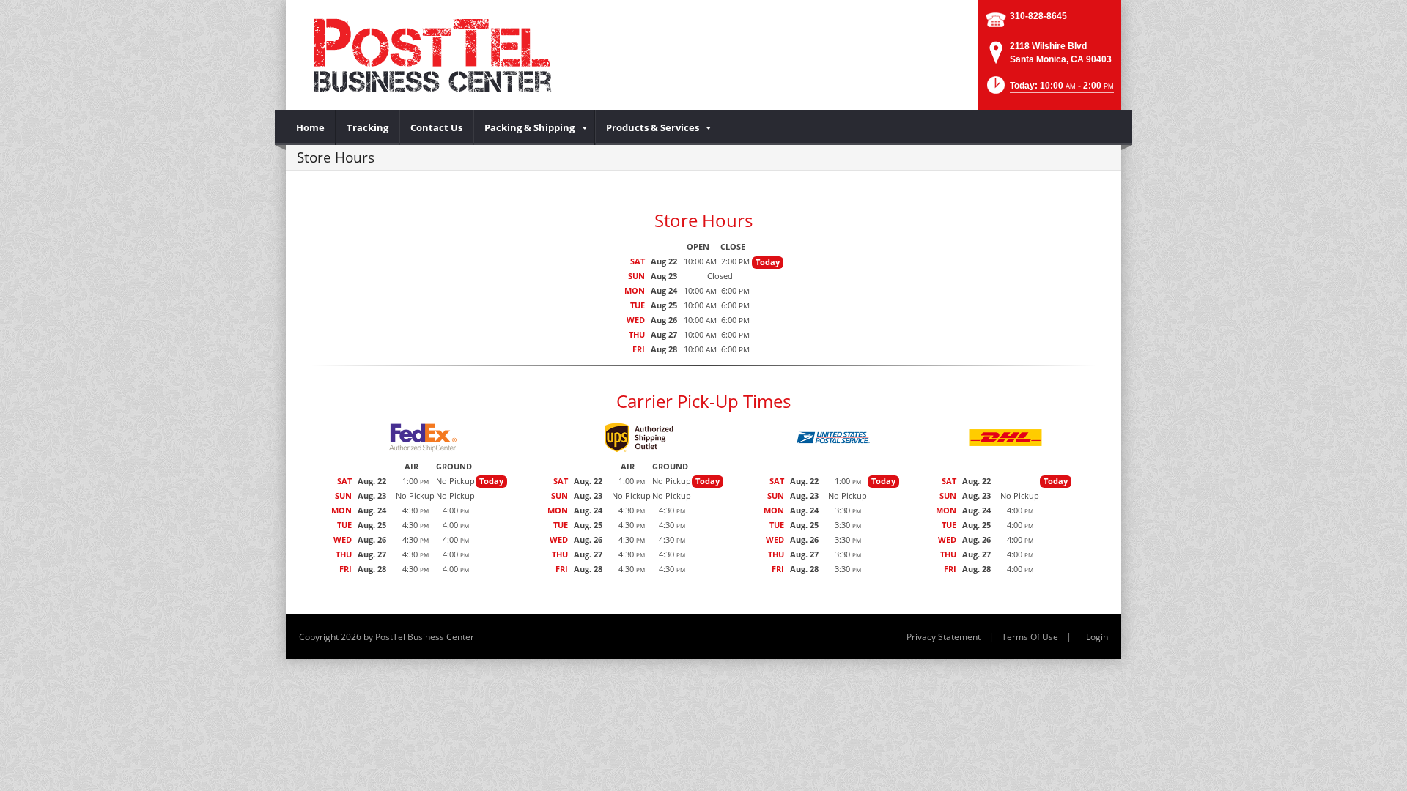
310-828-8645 (1038, 16)
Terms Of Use (1030, 637)
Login (1097, 637)
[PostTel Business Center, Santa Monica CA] (462, 55)
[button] (1049, 89)
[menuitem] (311, 127)
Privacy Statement (943, 637)
